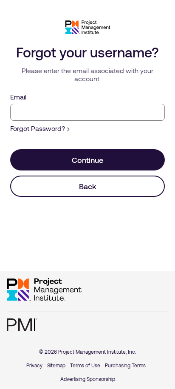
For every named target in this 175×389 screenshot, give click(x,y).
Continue (87, 160)
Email (18, 97)
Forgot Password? (37, 128)
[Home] (44, 289)
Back (87, 186)
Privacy (34, 365)
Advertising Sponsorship (87, 379)
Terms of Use (85, 365)
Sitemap (56, 365)
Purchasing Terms (125, 365)
